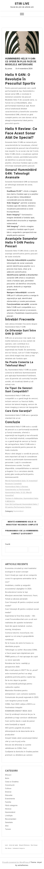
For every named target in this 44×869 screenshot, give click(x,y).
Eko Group (34, 845)
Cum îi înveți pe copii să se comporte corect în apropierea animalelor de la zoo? (21, 578)
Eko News (8, 848)
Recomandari (10, 819)
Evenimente (10, 799)
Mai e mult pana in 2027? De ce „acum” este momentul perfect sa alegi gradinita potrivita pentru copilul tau (21, 673)
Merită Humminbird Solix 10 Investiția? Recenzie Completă (22, 523)
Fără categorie (11, 805)
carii (6, 845)
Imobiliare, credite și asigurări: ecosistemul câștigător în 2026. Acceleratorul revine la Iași (18, 588)
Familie (8, 802)
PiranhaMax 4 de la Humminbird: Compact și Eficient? (22, 532)
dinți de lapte (13, 845)
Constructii (10, 785)
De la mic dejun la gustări (16, 680)
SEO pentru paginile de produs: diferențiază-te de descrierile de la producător (19, 731)
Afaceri (8, 775)
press (10, 68)
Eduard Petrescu (24, 845)
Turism (8, 829)
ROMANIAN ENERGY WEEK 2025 (18, 711)
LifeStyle (9, 816)
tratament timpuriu (19, 848)
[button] (22, 14)
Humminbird (18, 511)
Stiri (7, 826)
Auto (7, 778)
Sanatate (9, 822)
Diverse (8, 792)
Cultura (8, 788)
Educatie (8, 795)
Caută (7, 544)
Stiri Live (22, 3)
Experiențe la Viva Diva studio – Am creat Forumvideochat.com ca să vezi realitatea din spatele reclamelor (21, 619)
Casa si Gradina (12, 782)
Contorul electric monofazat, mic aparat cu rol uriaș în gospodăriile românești (19, 636)
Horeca (8, 809)
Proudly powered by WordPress (15, 862)
